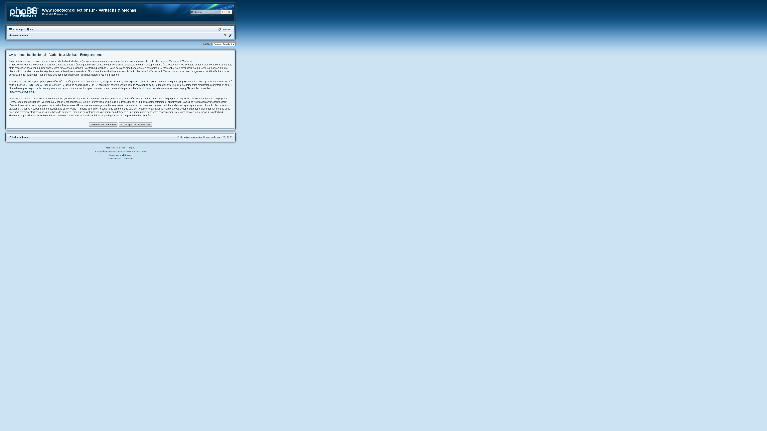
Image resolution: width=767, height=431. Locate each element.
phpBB (111, 151)
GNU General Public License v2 (45, 85)
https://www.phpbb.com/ (21, 91)
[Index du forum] (25, 12)
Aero (108, 148)
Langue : (207, 44)
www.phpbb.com (145, 85)
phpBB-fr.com (126, 155)
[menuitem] (31, 29)
